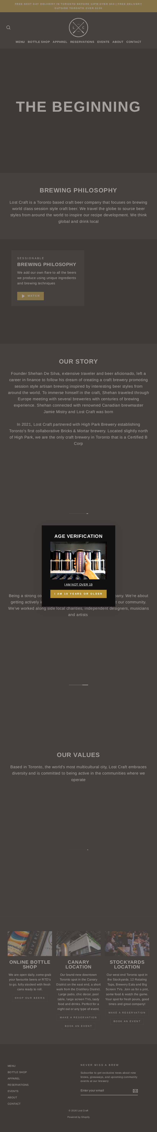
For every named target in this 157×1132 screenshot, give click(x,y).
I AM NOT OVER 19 (78, 584)
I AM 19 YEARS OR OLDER (78, 593)
